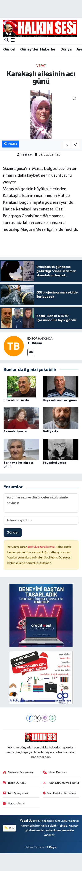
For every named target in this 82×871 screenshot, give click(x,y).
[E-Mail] (30, 352)
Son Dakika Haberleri (61, 793)
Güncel (9, 49)
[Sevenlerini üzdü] (21, 387)
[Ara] (6, 40)
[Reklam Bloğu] (41, 615)
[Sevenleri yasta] (21, 418)
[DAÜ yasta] (61, 418)
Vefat (41, 66)
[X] (37, 718)
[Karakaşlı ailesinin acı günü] (41, 114)
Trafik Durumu (17, 782)
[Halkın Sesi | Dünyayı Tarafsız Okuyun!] (40, 28)
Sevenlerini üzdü (16, 400)
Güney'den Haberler (38, 49)
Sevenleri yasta (15, 431)
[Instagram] (44, 718)
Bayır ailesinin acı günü (60, 400)
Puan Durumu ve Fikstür (63, 782)
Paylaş (12, 143)
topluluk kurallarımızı (42, 546)
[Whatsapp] (52, 718)
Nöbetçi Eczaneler (20, 772)
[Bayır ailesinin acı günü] (61, 387)
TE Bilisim (26, 154)
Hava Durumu (58, 772)
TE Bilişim (51, 847)
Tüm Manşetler (18, 793)
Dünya (66, 49)
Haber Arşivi (16, 803)
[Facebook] (29, 718)
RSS (11, 828)
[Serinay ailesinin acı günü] (21, 449)
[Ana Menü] (13, 40)
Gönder (13, 532)
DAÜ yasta (50, 431)
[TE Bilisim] (14, 346)
